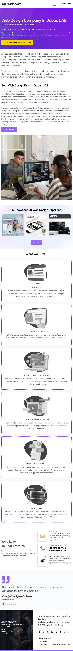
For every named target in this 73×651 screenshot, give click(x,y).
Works (58, 616)
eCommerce (65, 622)
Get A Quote (53, 531)
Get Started (9, 129)
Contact (44, 619)
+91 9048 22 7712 (7, 632)
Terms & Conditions (44, 638)
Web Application (47, 625)
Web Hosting (59, 625)
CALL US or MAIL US (55, 546)
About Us (46, 616)
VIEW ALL (36, 243)
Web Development (53, 622)
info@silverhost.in (57, 550)
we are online (65, 556)
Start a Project (66, 616)
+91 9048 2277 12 (66, 4)
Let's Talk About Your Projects (17, 43)
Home (40, 616)
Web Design (42, 622)
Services (52, 616)
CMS (39, 625)
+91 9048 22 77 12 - (58, 548)
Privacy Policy (42, 641)
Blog (39, 619)
